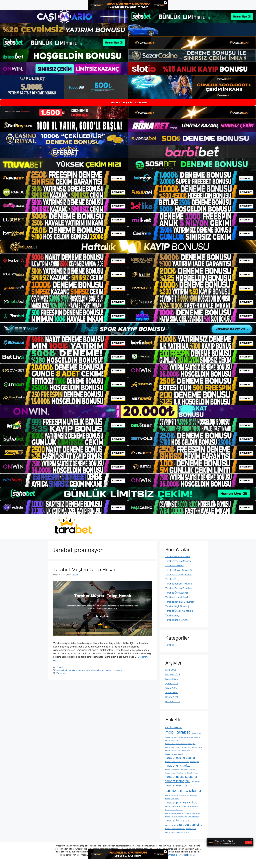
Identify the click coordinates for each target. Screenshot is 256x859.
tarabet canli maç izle (185, 751)
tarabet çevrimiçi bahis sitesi (175, 829)
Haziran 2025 (172, 674)
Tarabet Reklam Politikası (178, 583)
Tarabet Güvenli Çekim (177, 556)
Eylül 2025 (170, 670)
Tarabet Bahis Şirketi (176, 620)
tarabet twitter (190, 821)
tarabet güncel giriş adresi (174, 773)
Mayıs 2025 (171, 679)
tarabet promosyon (113, 670)
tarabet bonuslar (171, 751)
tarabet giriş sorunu (172, 770)
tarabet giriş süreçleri (187, 770)
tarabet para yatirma (172, 799)
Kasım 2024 (171, 697)
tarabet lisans (195, 781)
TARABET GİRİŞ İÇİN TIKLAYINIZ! (128, 102)
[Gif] (128, 246)
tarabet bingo (186, 747)
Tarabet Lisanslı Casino (177, 597)
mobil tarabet (177, 732)
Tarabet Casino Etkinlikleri (179, 588)
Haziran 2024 (172, 701)
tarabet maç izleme (183, 790)
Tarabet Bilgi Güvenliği (177, 606)
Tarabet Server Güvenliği (178, 570)
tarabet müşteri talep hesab (91, 670)
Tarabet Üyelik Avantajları (179, 611)
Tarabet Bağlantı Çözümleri (179, 601)
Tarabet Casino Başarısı (178, 561)
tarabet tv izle (174, 820)
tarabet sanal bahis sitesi (174, 810)
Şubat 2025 (171, 683)
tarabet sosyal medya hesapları (176, 817)
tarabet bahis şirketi (172, 740)
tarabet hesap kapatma (181, 776)
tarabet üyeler (191, 829)
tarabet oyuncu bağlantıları (188, 795)
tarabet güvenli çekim (192, 773)
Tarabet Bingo (172, 615)
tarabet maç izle (176, 785)
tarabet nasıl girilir (171, 795)
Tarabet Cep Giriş (174, 565)
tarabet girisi (194, 762)
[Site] (64, 178)
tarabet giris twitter (178, 765)
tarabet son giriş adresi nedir (175, 813)
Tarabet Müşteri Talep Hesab (85, 569)
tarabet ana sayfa (171, 737)
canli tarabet (173, 727)
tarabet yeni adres (171, 825)
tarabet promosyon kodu (182, 802)
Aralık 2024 (171, 692)
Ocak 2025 (171, 688)
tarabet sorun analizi (193, 813)
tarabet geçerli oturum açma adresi (177, 762)
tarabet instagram (177, 781)
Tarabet (59, 667)
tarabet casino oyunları (181, 757)
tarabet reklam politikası (190, 806)
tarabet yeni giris (190, 824)
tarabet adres (196, 733)
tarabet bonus (197, 747)
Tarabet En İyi (172, 579)
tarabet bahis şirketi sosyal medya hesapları (180, 744)
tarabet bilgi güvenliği (172, 747)
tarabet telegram (193, 817)
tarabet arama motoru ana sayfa (189, 737)
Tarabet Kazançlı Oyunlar (178, 574)
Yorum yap (61, 673)
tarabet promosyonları (172, 806)
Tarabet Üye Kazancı (176, 592)
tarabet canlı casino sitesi (174, 754)
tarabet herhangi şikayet (67, 670)
